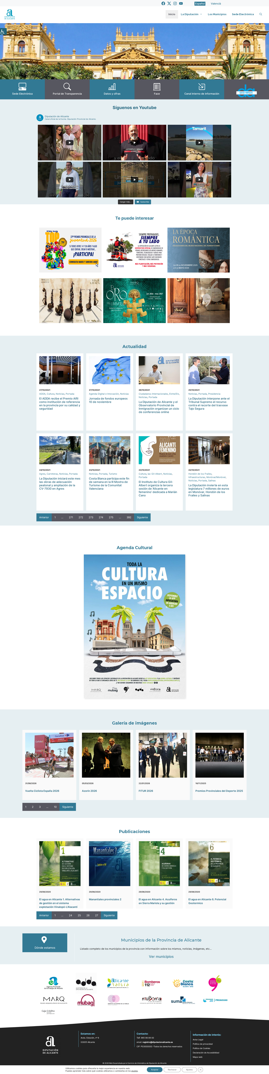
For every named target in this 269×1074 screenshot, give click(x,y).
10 (55, 806)
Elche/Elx (174, 393)
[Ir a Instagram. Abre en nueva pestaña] (175, 3)
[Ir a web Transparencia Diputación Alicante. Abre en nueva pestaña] (67, 89)
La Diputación (189, 14)
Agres (42, 473)
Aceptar (154, 1069)
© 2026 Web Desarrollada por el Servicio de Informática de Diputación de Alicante (135, 1063)
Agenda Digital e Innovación (104, 393)
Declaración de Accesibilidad (206, 1052)
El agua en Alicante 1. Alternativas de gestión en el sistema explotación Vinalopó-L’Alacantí (59, 903)
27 (96, 915)
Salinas (212, 480)
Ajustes (189, 1069)
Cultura (51, 393)
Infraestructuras (196, 477)
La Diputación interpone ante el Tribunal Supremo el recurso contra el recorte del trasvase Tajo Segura (209, 403)
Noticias (60, 393)
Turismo (113, 473)
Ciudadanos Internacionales (153, 393)
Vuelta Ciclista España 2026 (42, 790)
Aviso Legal (198, 1039)
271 (71, 517)
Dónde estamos (45, 947)
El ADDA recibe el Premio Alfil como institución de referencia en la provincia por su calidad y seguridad (59, 403)
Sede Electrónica (243, 14)
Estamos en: (88, 1033)
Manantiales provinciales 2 (105, 899)
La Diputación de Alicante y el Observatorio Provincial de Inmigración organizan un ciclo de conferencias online (159, 407)
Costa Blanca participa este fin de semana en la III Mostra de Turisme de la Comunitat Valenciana (109, 483)
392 (129, 517)
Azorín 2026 (89, 790)
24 (70, 915)
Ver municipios (161, 956)
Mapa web (197, 1057)
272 (81, 517)
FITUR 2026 (146, 790)
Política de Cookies (201, 1048)
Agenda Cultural (134, 547)
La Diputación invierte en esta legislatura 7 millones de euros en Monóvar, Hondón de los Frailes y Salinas (208, 490)
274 (101, 517)
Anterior (44, 517)
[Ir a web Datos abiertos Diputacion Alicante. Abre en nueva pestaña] (246, 89)
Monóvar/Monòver (216, 477)
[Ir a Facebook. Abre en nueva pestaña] (163, 3)
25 (79, 915)
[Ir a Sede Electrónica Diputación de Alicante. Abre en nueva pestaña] (22, 89)
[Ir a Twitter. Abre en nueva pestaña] (169, 3)
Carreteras (52, 473)
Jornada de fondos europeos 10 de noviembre (108, 400)
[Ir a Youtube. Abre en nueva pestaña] (181, 3)
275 (111, 517)
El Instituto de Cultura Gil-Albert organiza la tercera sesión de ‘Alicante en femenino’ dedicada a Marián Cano (158, 488)
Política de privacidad (203, 1044)
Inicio (171, 14)
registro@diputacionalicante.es (157, 1042)
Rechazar (172, 1069)
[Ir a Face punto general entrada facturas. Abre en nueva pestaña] (156, 89)
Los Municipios (217, 14)
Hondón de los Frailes (200, 473)
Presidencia (214, 393)
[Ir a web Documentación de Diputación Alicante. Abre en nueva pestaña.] (112, 89)
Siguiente (142, 517)
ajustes (134, 1071)
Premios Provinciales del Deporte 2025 (219, 790)
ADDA (42, 393)
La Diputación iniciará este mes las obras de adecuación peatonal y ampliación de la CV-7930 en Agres (59, 483)
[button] (261, 14)
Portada (70, 393)
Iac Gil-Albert (155, 473)
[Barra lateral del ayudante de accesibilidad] (3, 31)
